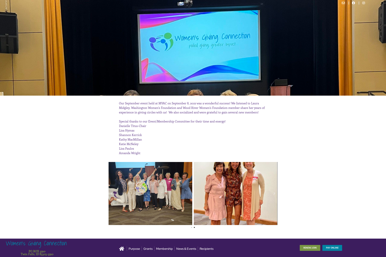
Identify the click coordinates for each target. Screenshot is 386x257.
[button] (111, 193)
